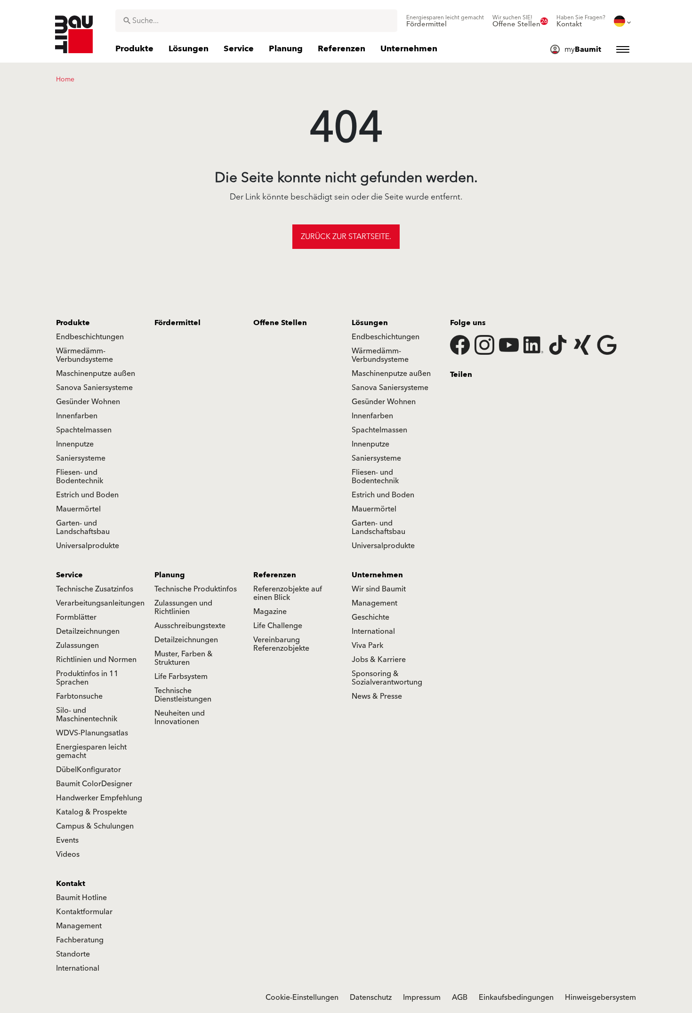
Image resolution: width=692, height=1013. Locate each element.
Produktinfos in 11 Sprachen (87, 678)
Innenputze (75, 444)
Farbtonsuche (79, 696)
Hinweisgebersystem (600, 997)
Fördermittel (177, 322)
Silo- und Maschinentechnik (86, 715)
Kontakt (70, 883)
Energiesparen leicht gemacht (91, 751)
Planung (169, 575)
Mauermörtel (78, 509)
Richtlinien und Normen (96, 659)
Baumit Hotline (81, 897)
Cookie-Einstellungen (302, 997)
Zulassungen (77, 645)
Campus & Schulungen (95, 826)
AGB (459, 997)
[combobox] (256, 20)
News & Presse (377, 696)
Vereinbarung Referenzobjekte (281, 644)
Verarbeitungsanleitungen (100, 603)
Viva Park (367, 645)
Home (65, 79)
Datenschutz (371, 997)
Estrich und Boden (87, 495)
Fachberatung (80, 940)
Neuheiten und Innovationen (179, 717)
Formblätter (76, 617)
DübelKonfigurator (88, 769)
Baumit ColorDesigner (94, 783)
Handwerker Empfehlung (99, 798)
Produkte (73, 322)
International (373, 631)
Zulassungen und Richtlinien (183, 607)
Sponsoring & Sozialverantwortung (387, 678)
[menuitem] (445, 21)
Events (67, 840)
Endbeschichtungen (90, 336)
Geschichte (370, 617)
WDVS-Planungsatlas (92, 733)
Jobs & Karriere (379, 659)
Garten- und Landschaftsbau (83, 527)
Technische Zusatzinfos (94, 589)
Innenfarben (76, 416)
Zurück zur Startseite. (346, 236)
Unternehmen (377, 575)
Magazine (270, 611)
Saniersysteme (80, 458)
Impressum (422, 997)
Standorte (73, 954)
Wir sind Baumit (379, 589)
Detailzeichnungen (88, 631)
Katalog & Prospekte (91, 812)
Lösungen (370, 322)
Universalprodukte (87, 545)
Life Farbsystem (181, 676)
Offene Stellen (280, 322)
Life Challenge (277, 625)
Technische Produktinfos (195, 589)
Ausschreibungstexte (189, 625)
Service (69, 575)
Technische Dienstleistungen (182, 695)
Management (374, 603)
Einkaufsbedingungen (516, 997)
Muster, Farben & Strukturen (183, 658)
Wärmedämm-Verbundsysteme (84, 355)
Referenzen (274, 575)
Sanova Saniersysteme (94, 387)
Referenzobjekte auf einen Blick (287, 593)
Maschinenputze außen (95, 373)
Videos (68, 854)
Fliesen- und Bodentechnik (79, 476)
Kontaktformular (84, 911)
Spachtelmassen (84, 430)
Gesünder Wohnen (88, 401)
